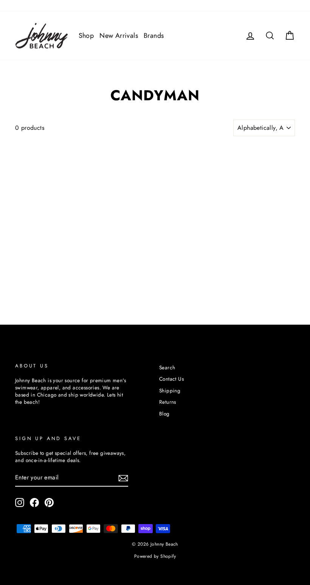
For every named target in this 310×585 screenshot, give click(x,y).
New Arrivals (118, 35)
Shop (86, 35)
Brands (154, 35)
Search (167, 367)
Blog (164, 413)
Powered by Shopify (155, 556)
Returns (167, 402)
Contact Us (171, 379)
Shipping (169, 390)
